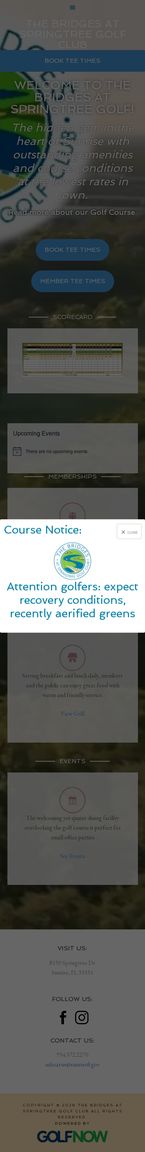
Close (133, 532)
